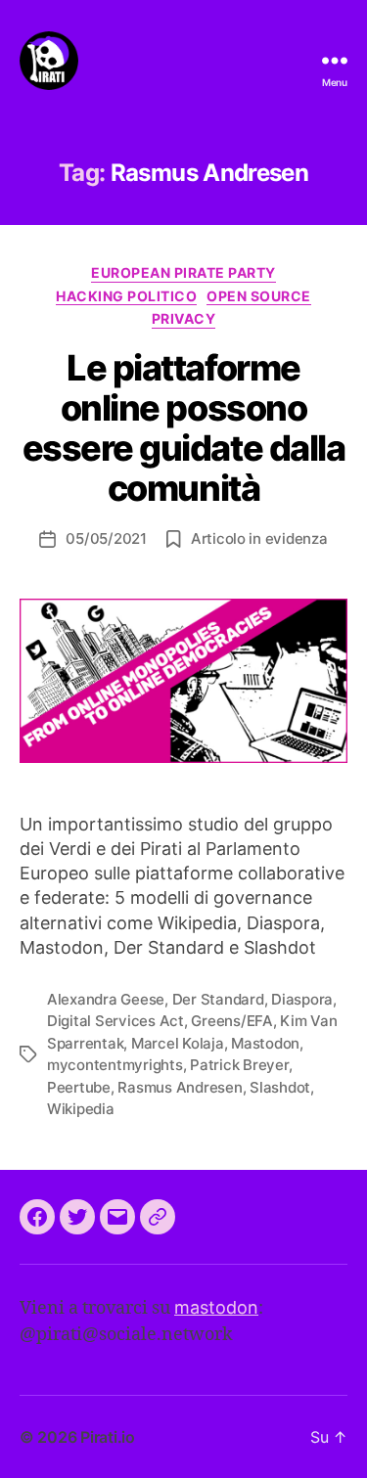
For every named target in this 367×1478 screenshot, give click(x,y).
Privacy (184, 318)
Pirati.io (107, 1437)
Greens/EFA (231, 1020)
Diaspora (302, 999)
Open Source (258, 296)
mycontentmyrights (115, 1064)
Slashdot (280, 1087)
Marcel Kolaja (177, 1043)
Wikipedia (81, 1108)
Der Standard (218, 999)
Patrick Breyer (239, 1064)
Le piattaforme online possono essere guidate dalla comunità (183, 428)
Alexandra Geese (105, 999)
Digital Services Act (115, 1020)
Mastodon (265, 1043)
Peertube (79, 1087)
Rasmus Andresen (179, 1087)
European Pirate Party (183, 272)
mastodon (216, 1307)
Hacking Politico (126, 296)
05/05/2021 (106, 538)
